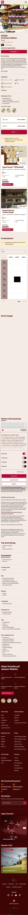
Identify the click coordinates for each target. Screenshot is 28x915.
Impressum (4, 884)
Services (16, 754)
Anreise (2, 739)
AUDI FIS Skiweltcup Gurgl (20, 739)
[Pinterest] (19, 895)
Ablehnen (14, 483)
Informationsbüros (18, 763)
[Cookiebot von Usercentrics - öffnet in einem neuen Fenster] (20, 430)
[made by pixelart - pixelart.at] (14, 908)
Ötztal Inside (4, 754)
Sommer (3, 717)
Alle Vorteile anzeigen (6, 106)
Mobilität (3, 741)
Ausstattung (3, 90)
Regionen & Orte (5, 733)
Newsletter (16, 760)
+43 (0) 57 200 (4, 789)
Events (16, 733)
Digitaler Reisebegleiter (6, 760)
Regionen (3, 736)
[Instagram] (8, 895)
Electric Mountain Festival (20, 749)
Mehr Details (5, 179)
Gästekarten (3, 758)
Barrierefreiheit (22, 884)
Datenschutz (11, 884)
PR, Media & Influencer (17, 887)
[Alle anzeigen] (14, 164)
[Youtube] (16, 895)
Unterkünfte (17, 715)
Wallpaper (16, 770)
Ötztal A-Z (3, 746)
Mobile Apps (17, 765)
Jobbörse (8, 887)
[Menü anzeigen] (26, 2)
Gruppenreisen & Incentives (20, 722)
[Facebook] (12, 895)
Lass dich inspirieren (5, 727)
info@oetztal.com (16, 789)
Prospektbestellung (18, 768)
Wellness (3, 722)
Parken (2, 744)
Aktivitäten (4, 711)
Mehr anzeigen (4, 71)
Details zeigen (20, 471)
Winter (2, 715)
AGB (17, 884)
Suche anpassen (9, 244)
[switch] (24, 458)
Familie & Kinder (4, 725)
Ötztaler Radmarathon (19, 746)
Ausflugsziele (4, 720)
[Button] (24, 803)
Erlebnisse (16, 720)
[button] (25, 424)
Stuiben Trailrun (17, 741)
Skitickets (16, 717)
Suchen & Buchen (19, 711)
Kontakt (16, 758)
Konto (2, 763)
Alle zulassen (14, 475)
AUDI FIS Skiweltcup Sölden (20, 736)
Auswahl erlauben (14, 479)
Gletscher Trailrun (18, 744)
